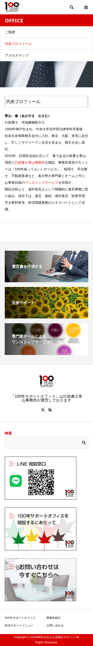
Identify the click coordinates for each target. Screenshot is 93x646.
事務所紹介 (53, 618)
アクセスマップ (16, 55)
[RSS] (50, 410)
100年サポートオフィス (20, 618)
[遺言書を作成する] (46, 280)
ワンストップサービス (41, 182)
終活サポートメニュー (19, 625)
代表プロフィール (18, 44)
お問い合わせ (55, 625)
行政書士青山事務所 (30, 162)
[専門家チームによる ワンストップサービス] (46, 353)
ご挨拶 (10, 32)
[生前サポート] (46, 316)
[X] (43, 410)
